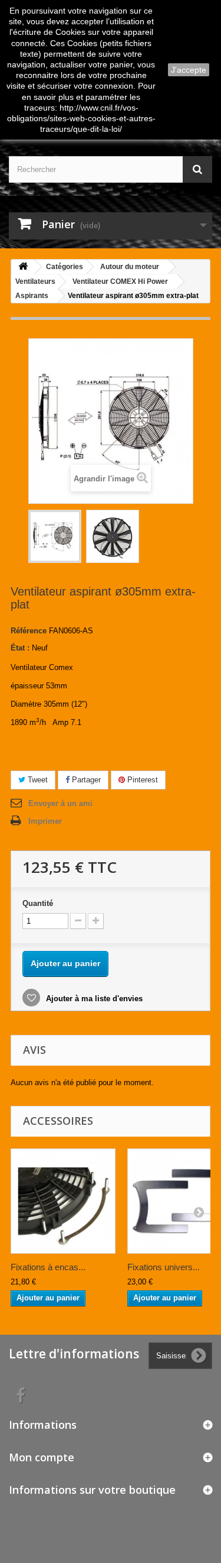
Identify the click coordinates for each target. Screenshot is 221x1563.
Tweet (36, 779)
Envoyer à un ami (60, 803)
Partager (85, 779)
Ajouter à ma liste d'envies (93, 998)
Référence (29, 630)
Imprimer (45, 821)
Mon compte (41, 1457)
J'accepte (188, 70)
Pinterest (141, 779)
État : (20, 647)
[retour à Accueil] (23, 267)
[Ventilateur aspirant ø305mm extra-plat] (55, 536)
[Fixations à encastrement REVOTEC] (63, 1201)
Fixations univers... (163, 1267)
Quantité (37, 903)
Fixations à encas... (48, 1267)
